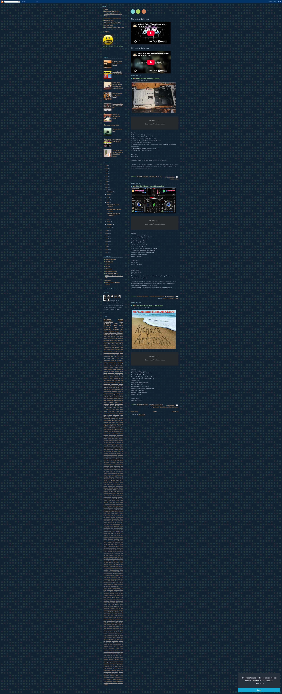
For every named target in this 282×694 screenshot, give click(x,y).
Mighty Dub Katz (108, 396)
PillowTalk (112, 593)
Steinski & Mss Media (109, 631)
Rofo (108, 409)
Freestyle (121, 351)
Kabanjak (111, 546)
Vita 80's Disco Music (111, 271)
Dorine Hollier (120, 495)
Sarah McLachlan (119, 615)
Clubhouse (121, 471)
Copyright (117, 473)
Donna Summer (114, 376)
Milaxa (110, 571)
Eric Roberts (109, 506)
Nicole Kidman (107, 579)
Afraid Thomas (113, 429)
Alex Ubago (120, 431)
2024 (106, 171)
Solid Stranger (116, 628)
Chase (111, 466)
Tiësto (122, 652)
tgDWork (116, 338)
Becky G (118, 365)
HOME (106, 9)
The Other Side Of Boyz (111, 273)
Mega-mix (116, 394)
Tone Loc (106, 653)
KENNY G (106, 546)
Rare (108, 599)
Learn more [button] (259, 683)
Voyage (114, 664)
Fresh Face (113, 515)
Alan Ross (108, 431)
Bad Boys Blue (111, 365)
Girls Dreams (107, 520)
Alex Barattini (115, 431)
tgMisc (115, 327)
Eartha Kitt (106, 378)
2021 (106, 179)
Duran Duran (114, 497)
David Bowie (117, 484)
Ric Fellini (120, 601)
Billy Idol (106, 451)
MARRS (119, 557)
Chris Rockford (110, 467)
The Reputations (117, 644)
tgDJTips (111, 338)
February (109, 224)
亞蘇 (111, 679)
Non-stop (110, 356)
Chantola (121, 464)
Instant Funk (120, 533)
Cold (105, 349)
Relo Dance (106, 601)
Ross (122, 608)
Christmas (121, 467)
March (109, 221)
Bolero (111, 367)
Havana (111, 526)
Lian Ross (120, 389)
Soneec (121, 628)
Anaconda (106, 435)
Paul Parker (120, 356)
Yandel (118, 670)
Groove (114, 524)
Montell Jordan (108, 573)
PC (107, 586)
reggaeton (114, 424)
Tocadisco (115, 418)
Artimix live (106, 340)
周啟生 (107, 681)
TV (108, 416)
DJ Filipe (107, 264)
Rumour (111, 610)
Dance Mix (111, 482)
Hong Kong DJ (108, 529)
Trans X (117, 653)
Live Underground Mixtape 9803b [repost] (117, 95)
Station (121, 630)
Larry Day (121, 551)
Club (122, 369)
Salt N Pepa (118, 611)
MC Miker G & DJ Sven (113, 559)
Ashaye (105, 440)
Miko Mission (116, 396)
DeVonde (111, 487)
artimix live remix (115, 673)
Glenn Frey (117, 520)
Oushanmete (120, 584)
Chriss (116, 467)
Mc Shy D (121, 566)
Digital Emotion (108, 351)
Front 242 (119, 515)
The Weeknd (120, 646)
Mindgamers (115, 571)
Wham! (109, 420)
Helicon (121, 526)
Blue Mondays (117, 453)
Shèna (105, 624)
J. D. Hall (113, 537)
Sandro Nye (120, 613)
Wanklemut (106, 666)
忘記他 (110, 681)
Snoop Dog (118, 626)
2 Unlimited (120, 425)
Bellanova (118, 447)
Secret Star (113, 617)
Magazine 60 (111, 393)
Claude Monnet (117, 369)
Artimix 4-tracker (119, 438)
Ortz (112, 584)
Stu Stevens (120, 635)
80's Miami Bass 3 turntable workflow (150, 186)
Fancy (111, 378)
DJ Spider (119, 478)
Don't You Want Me (111, 495)
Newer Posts (134, 411)
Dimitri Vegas (107, 493)
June (108, 200)
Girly (112, 520)
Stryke (115, 635)
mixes (105, 424)
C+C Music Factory (115, 458)
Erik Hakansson (116, 506)
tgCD (122, 329)
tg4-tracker (120, 334)
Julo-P (115, 544)
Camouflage (106, 462)
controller (112, 675)
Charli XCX (106, 466)
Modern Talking (108, 343)
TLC (113, 639)
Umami (111, 659)
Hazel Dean (117, 526)
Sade (113, 611)
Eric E (105, 506)
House (110, 531)
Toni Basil (121, 418)
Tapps (111, 416)
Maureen (112, 566)
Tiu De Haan (116, 652)
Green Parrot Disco (108, 524)
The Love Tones (108, 642)
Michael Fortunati (114, 570)
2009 (106, 249)
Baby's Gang (118, 442)
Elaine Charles (119, 500)
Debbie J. (116, 487)
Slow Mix (106, 626)
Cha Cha (117, 464)
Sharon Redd (107, 411)
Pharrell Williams (119, 404)
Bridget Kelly (107, 458)
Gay (117, 517)
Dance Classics (119, 373)
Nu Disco (116, 400)
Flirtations (121, 511)
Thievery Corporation (109, 648)
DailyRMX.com (109, 261)
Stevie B (121, 633)
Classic (111, 469)
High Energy (120, 333)
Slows (110, 626)
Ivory (110, 537)
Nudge (115, 579)
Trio (111, 655)
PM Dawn (111, 586)
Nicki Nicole (107, 577)
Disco (121, 331)
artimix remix (115, 422)
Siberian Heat (110, 624)
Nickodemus (114, 577)
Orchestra (108, 584)
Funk (122, 378)
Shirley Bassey (107, 622)
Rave (108, 405)
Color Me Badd (111, 473)
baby (122, 673)
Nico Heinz (120, 577)
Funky (121, 340)
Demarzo (115, 489)
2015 (106, 233)
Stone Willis (106, 635)
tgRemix (121, 338)
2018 (106, 187)
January (109, 227)
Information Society (112, 382)
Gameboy (108, 517)
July (108, 197)
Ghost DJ (108, 518)
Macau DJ (120, 391)
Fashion (112, 511)
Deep (120, 374)
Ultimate (121, 657)
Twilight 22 (111, 657)
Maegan (106, 393)
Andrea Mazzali (112, 435)
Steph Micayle (119, 631)
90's (107, 362)
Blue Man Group (110, 453)
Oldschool (106, 582)
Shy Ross (121, 622)
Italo (122, 327)
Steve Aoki (119, 358)
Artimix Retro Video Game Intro (112, 22)
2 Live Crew (115, 425)
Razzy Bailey (112, 599)
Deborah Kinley (115, 374)
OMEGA (113, 580)
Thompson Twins (108, 650)
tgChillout (119, 424)
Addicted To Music (109, 20)
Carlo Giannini (120, 462)
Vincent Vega (120, 662)
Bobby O (109, 455)
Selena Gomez (120, 617)
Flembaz (117, 511)
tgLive (121, 322)
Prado (122, 593)
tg (153, 407)
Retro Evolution (108, 407)
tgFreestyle (171, 298)
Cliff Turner (106, 471)
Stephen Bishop (107, 633)
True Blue (115, 655)
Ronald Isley (113, 608)
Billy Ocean (110, 451)
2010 (106, 246)
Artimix (112, 333)
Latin (113, 353)
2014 (106, 236)
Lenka (122, 553)
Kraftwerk (106, 387)
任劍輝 (114, 679)
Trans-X (121, 653)
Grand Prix (113, 522)
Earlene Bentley (116, 498)
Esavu (122, 506)
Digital (115, 491)
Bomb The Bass (107, 456)
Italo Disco (117, 535)
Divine (117, 493)
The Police (110, 644)
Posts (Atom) (142, 414)
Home (155, 411)
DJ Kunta (111, 476)
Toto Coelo (111, 653)
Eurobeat (106, 507)
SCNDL (110, 611)
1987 (110, 425)
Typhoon (117, 657)
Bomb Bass (120, 455)
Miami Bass (117, 354)
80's (122, 324)
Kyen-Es (105, 551)
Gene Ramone (107, 380)
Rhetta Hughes (114, 601)
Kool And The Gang (115, 549)
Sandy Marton (119, 409)
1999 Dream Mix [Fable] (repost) (148, 78)
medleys (121, 422)
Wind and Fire (116, 420)
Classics (115, 469)
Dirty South (113, 493)
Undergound (116, 659)
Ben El (121, 447)
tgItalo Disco (107, 334)
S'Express (121, 610)
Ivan (119, 382)
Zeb (108, 673)
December (110, 192)
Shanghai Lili (111, 619)
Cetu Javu (111, 464)
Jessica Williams (108, 542)
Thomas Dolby (119, 648)
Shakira (105, 619)
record (109, 677)
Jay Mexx (116, 538)
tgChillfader (111, 331)
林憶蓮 (114, 681)
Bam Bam (109, 445)
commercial (106, 675)
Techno (115, 416)
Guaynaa (118, 524)
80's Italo (115, 427)
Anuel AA (116, 436)
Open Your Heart (117, 582)
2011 (106, 244)
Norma (112, 579)
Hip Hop (116, 528)
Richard (105, 602)
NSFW (105, 575)
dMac (117, 675)
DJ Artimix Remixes (110, 259)
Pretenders (106, 595)
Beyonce (111, 449)
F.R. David (118, 509)
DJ (115, 333)
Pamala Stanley (114, 402)
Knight (122, 548)
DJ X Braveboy (112, 480)
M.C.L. (115, 557)
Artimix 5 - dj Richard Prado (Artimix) (116, 116)
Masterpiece (106, 566)
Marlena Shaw (119, 393)
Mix (118, 336)
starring (117, 677)
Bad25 (108, 444)
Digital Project (120, 491)
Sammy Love (110, 613)
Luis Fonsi (114, 391)
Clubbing (106, 371)
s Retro (113, 677)
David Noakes (119, 486)
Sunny (105, 637)
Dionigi (115, 351)
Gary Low (113, 517)
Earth (122, 376)
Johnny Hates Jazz (108, 544)
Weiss (105, 420)
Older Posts (175, 411)
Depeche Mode (119, 349)
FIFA (105, 511)
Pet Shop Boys (109, 358)
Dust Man (120, 497)
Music (112, 334)
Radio (105, 599)
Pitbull (113, 343)
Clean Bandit (120, 469)
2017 (106, 189)
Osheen (115, 584)
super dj (121, 360)
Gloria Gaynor (112, 342)
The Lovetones (117, 642)
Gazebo (106, 342)
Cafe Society (113, 460)
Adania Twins (112, 362)
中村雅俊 (108, 679)
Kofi (122, 385)
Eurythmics (110, 507)
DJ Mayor (118, 476)
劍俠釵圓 (119, 679)
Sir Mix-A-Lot (111, 413)
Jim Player (114, 542)
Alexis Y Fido (107, 433)
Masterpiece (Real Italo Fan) (111, 11)
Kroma (121, 549)
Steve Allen (116, 415)
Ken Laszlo (107, 336)
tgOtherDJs (107, 324)
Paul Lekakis (110, 590)
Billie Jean (121, 449)
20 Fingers (106, 427)
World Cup (120, 668)
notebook (106, 677)
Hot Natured (116, 529)
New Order (109, 575)
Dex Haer (111, 491)
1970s (107, 425)
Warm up (112, 666)
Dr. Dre (105, 497)
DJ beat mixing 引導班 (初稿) (111, 125)
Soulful (116, 334)
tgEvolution (107, 325)
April (108, 219)
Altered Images (115, 433)
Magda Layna (107, 560)
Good (109, 522)
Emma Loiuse (119, 502)
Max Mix (116, 566)
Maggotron (115, 560)
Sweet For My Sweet (118, 637)
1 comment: (171, 405)
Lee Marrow (117, 553)
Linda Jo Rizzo (113, 555)
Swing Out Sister (108, 639)
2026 (106, 165)
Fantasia (108, 511)
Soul (116, 413)
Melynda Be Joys (117, 568)
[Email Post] (176, 176)
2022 (106, 176)
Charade (110, 369)
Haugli (108, 526)
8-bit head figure (108, 25)
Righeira (117, 604)
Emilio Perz (112, 502)
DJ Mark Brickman (114, 371)
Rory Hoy (118, 608)
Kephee (118, 548)
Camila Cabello (119, 367)
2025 (106, 168)
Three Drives (116, 650)
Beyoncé (116, 449)
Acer (122, 427)
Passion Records (116, 588)
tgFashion (121, 677)
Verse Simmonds (119, 661)
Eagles (109, 498)
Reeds (121, 599)
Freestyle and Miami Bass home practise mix (117, 105)
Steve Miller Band (115, 633)
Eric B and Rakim (119, 504)
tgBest (176, 178)
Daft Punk (111, 373)
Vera (113, 661)
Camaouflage (120, 460)
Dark (119, 340)
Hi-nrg (112, 528)
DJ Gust (107, 266)
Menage (121, 394)
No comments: (170, 176)
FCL (122, 509)
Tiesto (122, 650)
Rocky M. (117, 606)
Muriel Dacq (117, 398)
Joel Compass (111, 385)
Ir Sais (111, 535)
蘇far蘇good (111, 683)
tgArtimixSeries (164, 407)
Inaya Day (110, 533)
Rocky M (112, 606)
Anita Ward (110, 436)
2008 (106, 252)
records (109, 424)
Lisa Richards (107, 391)
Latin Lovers (107, 553)
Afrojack (119, 429)
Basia (109, 447)
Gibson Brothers (115, 518)
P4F (104, 586)
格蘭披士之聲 (119, 681)
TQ (115, 639)
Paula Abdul (117, 590)
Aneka (105, 436)
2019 (106, 184)
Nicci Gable (115, 575)
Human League (108, 353)
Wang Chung (120, 664)
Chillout (105, 331)
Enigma (105, 504)
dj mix (120, 345)
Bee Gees (113, 447)
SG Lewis (112, 409)
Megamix (110, 354)
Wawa (116, 666)
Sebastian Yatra (107, 617)
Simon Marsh (117, 624)
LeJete (111, 553)
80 (112, 427)
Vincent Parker (113, 662)
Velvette (110, 661)
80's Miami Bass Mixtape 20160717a (149, 306)
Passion (109, 588)
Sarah (112, 615)
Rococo (121, 606)
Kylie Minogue (116, 387)
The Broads (108, 641)
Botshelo (113, 456)
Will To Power (113, 668)
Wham (108, 668)
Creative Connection (112, 475)
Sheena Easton (110, 621)
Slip (122, 624)
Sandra (115, 613)
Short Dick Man (114, 622)
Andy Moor (114, 363)
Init (115, 533)
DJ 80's (106, 476)
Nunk (119, 579)
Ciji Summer (106, 469)
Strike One (111, 635)
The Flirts (121, 641)
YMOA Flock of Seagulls (110, 670)
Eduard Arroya (111, 500)
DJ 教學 (118, 480)
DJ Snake (113, 478)
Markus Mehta (119, 564)
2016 (106, 230)
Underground (107, 360)
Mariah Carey (112, 564)
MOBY (121, 559)
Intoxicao (106, 535)
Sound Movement (108, 630)
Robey (108, 606)
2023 (106, 173)
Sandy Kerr (106, 615)
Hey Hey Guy (107, 528)
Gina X (121, 518)
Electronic (106, 502)
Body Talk (114, 455)
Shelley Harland (119, 621)
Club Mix (115, 471)
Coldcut (105, 473)
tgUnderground (107, 347)
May (108, 202)
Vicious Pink (106, 662)
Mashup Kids (110, 394)
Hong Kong (120, 528)
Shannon (117, 619)
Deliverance (109, 489)
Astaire (119, 363)
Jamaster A (108, 280)
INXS (119, 531)
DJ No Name (108, 268)
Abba (119, 427)
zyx (104, 679)
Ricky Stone (111, 604)
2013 (106, 238)
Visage (110, 664)
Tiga (112, 418)
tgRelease (116, 329)
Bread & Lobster (119, 456)
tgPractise (107, 327)
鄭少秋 (119, 683)
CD (108, 460)
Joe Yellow (120, 542)
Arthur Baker (111, 438)
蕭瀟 (107, 683)
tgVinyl (121, 325)
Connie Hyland (113, 340)
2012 (106, 241)
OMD (109, 580)
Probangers (111, 595)
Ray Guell (112, 405)
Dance (117, 331)
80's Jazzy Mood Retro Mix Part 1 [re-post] (117, 63)
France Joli (117, 378)
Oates (120, 400)
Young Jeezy (115, 672)
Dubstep (109, 497)
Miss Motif (120, 571)
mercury (121, 675)
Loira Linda (111, 557)
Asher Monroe (110, 440)
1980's (116, 347)
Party (115, 356)
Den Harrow (120, 489)
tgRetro (176, 298)
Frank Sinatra (107, 513)
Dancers (117, 482)
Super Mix (109, 637)
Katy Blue (108, 548)
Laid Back (108, 389)
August (109, 194)
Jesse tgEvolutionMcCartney (115, 540)
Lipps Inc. (106, 557)
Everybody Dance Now (109, 509)
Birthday (116, 451)
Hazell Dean (117, 380)
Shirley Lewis (115, 411)
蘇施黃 (115, 683)
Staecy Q (116, 630)
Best (108, 449)
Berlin (105, 449)
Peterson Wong (114, 591)
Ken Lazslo (113, 548)
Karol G (119, 546)
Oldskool (110, 582)
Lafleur (117, 551)
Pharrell (112, 404)
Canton (105, 369)
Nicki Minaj (120, 575)
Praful (105, 405)
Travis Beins (107, 655)
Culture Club (120, 475)
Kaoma (115, 546)
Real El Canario (119, 405)
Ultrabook (106, 659)
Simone (105, 338)
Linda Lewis (120, 555)
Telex (119, 416)
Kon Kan (109, 549)
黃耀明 (106, 684)
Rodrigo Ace (106, 608)
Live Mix (117, 353)
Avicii (115, 440)
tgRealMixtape (107, 329)
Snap (114, 626)
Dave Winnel (110, 484)
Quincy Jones (115, 597)
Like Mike (106, 555)
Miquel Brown (119, 342)
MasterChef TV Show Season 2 (112, 18)
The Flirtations (115, 641)
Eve (115, 507)
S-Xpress (106, 611)
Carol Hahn (106, 464)
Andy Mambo (120, 435)
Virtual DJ (106, 664)
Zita (110, 422)
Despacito (106, 491)
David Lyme (111, 486)
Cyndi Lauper (110, 349)
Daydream (106, 487)
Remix (121, 336)
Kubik (110, 387)
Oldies (122, 580)
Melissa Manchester (108, 568)
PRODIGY (116, 586)
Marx (105, 394)
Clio (111, 471)
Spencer (110, 415)
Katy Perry (118, 385)
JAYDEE (118, 537)
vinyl (113, 347)
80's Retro (120, 347)
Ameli (108, 363)
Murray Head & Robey (118, 573)
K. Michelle (120, 544)
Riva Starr (116, 407)
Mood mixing (110, 398)
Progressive (117, 595)
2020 (106, 181)
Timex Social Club (108, 652)
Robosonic (113, 345)
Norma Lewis (110, 400)
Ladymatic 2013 (111, 551)
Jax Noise (110, 538)
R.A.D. (121, 597)
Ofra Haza (117, 580)
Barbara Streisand (116, 445)
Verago (112, 360)
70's (105, 362)
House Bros (115, 531)
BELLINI (119, 440)
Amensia (121, 433)
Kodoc (105, 549)
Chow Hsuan (117, 466)
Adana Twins (107, 429)
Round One (106, 610)
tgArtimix (172, 178)
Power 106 (117, 593)
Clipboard (106, 31)
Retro (116, 324)
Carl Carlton (113, 462)
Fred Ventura (114, 513)
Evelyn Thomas (119, 507)
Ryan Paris (115, 610)
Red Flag (118, 599)
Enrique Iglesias (111, 504)
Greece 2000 (120, 522)
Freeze (108, 515)
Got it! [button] (259, 690)
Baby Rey (111, 442)
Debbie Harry (107, 374)
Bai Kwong (112, 444)
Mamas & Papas (114, 562)
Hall (113, 380)
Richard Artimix (112, 602)
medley (117, 360)
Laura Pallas (115, 389)
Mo (104, 573)
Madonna (113, 336)
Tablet (118, 639)
